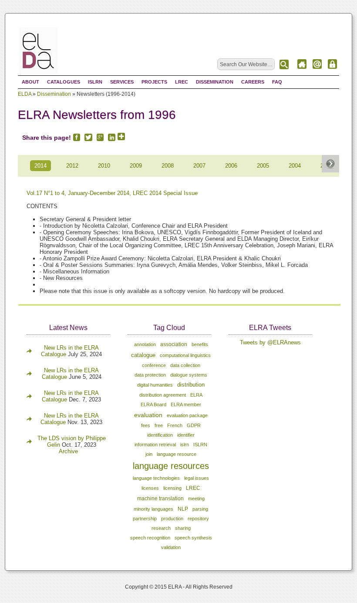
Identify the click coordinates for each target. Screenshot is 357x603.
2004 (295, 165)
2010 (104, 165)
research (161, 528)
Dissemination (214, 81)
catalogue (143, 355)
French (174, 425)
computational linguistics (185, 355)
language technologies (156, 478)
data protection (150, 374)
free (159, 425)
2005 (263, 165)
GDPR (194, 425)
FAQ (277, 81)
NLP (183, 509)
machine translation (160, 498)
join (148, 454)
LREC (181, 81)
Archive (68, 451)
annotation (145, 344)
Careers (252, 81)
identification (160, 435)
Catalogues (63, 81)
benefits (200, 344)
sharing (183, 528)
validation (171, 547)
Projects (154, 81)
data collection (185, 365)
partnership (145, 518)
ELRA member (186, 404)
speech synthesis (193, 537)
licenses (150, 488)
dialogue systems (188, 374)
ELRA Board (153, 404)
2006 (231, 165)
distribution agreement (162, 395)
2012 (72, 165)
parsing (200, 509)
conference (154, 365)
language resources (171, 466)
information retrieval (155, 444)
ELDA (24, 94)
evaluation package (187, 415)
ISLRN (95, 81)
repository (198, 518)
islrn (184, 444)
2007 (199, 165)
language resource (176, 454)
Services (122, 81)
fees (145, 425)
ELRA (196, 395)
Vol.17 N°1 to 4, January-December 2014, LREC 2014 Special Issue (112, 193)
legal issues (196, 478)
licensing (172, 488)
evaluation (148, 414)
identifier (186, 435)
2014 (40, 165)
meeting (196, 498)
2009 (136, 165)
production (172, 518)
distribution (191, 385)
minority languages (153, 509)
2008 (168, 165)
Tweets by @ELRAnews (270, 342)
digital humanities (155, 384)
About (30, 81)
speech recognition (150, 537)
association (173, 344)
